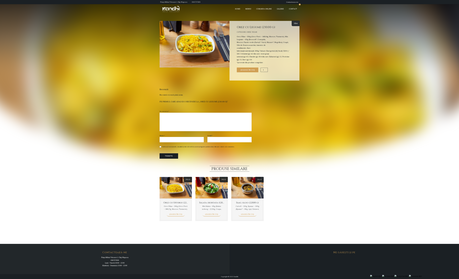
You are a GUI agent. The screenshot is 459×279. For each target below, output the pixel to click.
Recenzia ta (164, 111)
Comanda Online (264, 9)
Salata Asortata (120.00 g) (213, 202)
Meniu (248, 9)
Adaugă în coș (247, 70)
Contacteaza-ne (292, 2)
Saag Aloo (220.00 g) (247, 202)
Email (210, 135)
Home (237, 9)
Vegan (254, 32)
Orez (248, 32)
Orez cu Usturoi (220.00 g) (178, 202)
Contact (293, 9)
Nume (162, 135)
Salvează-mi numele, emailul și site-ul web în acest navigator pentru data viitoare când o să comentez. (198, 146)
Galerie (280, 9)
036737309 (196, 2)
